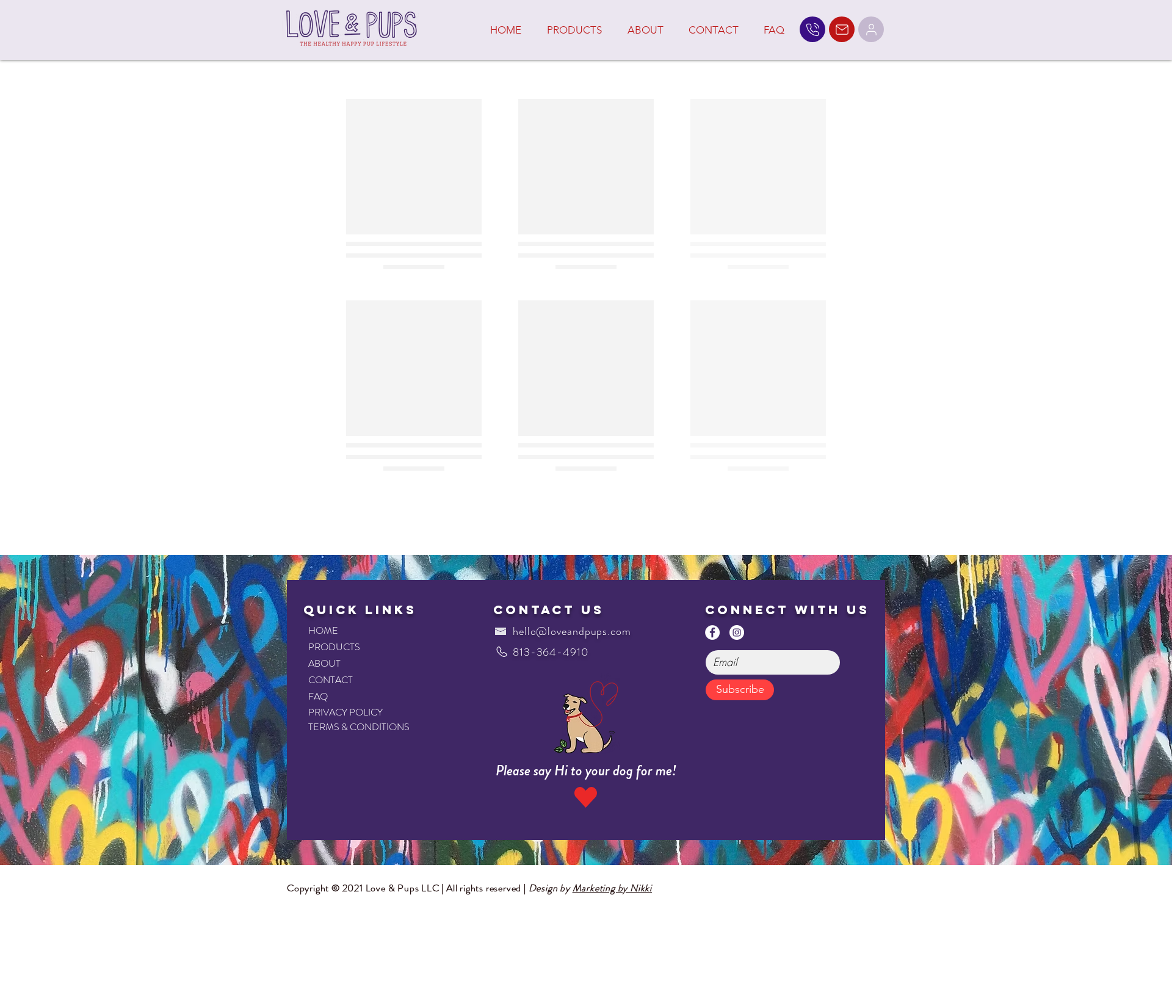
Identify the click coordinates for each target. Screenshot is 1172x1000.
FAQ (318, 696)
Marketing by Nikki (612, 888)
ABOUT (324, 663)
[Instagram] (736, 632)
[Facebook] (712, 632)
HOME (323, 630)
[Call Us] (812, 29)
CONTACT (330, 680)
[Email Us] (842, 29)
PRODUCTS (334, 647)
